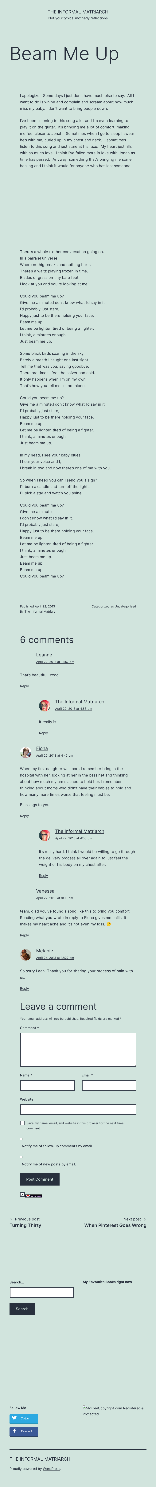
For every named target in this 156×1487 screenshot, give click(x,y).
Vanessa (45, 891)
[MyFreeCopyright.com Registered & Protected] (114, 1411)
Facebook (27, 1431)
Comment (29, 1028)
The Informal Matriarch (78, 12)
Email (87, 1075)
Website (26, 1099)
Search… (17, 1282)
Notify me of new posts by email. (49, 1164)
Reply (24, 686)
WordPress (51, 1469)
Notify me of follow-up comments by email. (57, 1146)
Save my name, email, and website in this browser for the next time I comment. (75, 1125)
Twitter (25, 1418)
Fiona (42, 748)
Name (26, 1075)
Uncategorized (125, 606)
